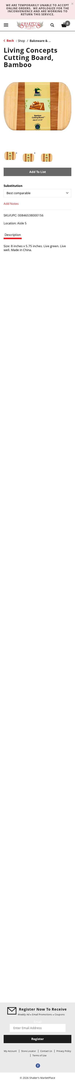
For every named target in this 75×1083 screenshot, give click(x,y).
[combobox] (37, 193)
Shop (21, 41)
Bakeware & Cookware (46, 41)
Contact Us (46, 1051)
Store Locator (28, 1051)
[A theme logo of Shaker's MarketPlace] (30, 25)
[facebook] (37, 1065)
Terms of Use (39, 1055)
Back (10, 40)
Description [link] (13, 235)
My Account (10, 1051)
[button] (10, 155)
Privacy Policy (63, 1051)
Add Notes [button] (11, 203)
